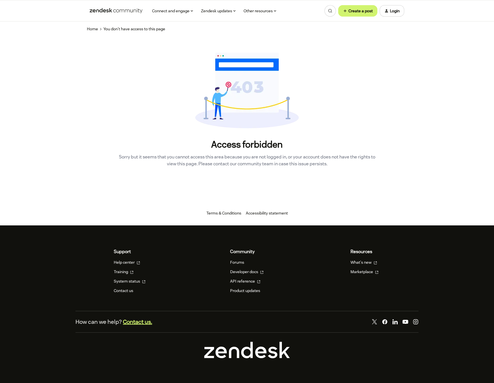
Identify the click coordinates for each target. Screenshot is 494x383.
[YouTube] (405, 322)
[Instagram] (416, 322)
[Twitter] (374, 322)
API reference (243, 281)
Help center (125, 262)
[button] (357, 11)
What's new (361, 262)
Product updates (245, 290)
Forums (237, 262)
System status (127, 281)
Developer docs (244, 271)
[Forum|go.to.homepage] (116, 11)
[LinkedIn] (395, 322)
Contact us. (137, 322)
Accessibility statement (267, 213)
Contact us (123, 290)
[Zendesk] (247, 357)
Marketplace (362, 271)
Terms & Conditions (223, 213)
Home (92, 28)
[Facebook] (385, 322)
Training (121, 271)
